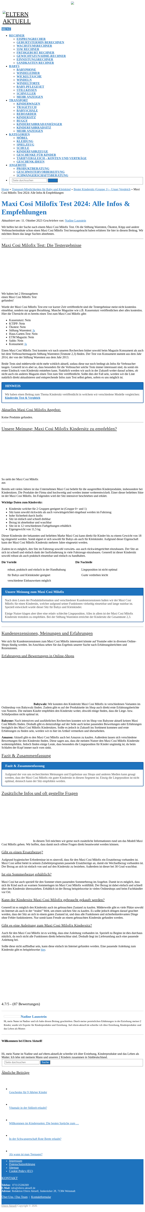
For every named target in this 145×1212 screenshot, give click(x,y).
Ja (33, 330)
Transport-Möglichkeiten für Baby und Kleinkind (41, 189)
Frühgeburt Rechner (35, 52)
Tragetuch (26, 107)
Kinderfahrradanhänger (39, 124)
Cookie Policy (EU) (21, 1171)
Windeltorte (28, 83)
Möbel (22, 137)
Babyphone (26, 69)
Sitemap (14, 1167)
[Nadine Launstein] (12, 1016)
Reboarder (26, 114)
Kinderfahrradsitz (34, 127)
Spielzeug (25, 144)
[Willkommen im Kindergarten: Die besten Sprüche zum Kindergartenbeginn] (15, 1119)
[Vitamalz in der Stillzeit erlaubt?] (15, 1104)
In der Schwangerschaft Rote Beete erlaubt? (35, 1138)
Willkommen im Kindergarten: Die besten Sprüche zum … (44, 1123)
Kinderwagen (28, 103)
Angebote (17, 165)
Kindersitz (26, 117)
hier (43, 949)
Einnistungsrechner (35, 59)
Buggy (22, 120)
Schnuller (26, 93)
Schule (23, 148)
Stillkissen (27, 90)
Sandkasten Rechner (35, 62)
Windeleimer (28, 73)
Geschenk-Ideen (31, 161)
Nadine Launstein (75, 220)
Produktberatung (33, 168)
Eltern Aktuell (9, 1205)
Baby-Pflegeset (30, 86)
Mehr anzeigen (30, 96)
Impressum (15, 1160)
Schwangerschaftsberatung (42, 175)
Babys (14, 66)
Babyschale (27, 110)
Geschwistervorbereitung (41, 171)
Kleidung (25, 141)
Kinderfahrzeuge (32, 151)
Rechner (17, 35)
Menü (6, 29)
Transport (18, 100)
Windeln (24, 79)
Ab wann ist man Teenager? (25, 1154)
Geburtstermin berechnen (40, 42)
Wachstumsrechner (34, 45)
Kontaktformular (41, 1197)
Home (5, 189)
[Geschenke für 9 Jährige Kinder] (15, 1088)
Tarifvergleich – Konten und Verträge (52, 158)
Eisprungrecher (31, 39)
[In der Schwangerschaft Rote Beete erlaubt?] (15, 1135)
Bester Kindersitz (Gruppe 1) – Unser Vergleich (102, 189)
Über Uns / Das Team (15, 1197)
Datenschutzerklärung (22, 1164)
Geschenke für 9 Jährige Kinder (28, 1092)
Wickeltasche (29, 76)
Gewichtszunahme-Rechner (41, 56)
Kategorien (19, 134)
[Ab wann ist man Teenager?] (15, 1151)
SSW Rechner (28, 49)
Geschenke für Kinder (36, 154)
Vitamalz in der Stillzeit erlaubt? (28, 1107)
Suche (52, 180)
